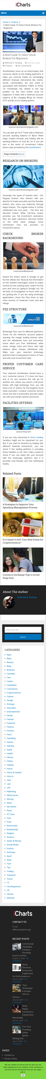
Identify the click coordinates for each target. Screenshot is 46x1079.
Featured (11, 723)
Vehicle (10, 894)
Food (9, 734)
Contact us (9, 1055)
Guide (9, 750)
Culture (10, 696)
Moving (10, 799)
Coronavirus (12, 689)
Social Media (12, 845)
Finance (9, 66)
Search (23, 637)
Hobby (10, 761)
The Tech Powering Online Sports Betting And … (21, 1033)
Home (10, 769)
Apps (9, 655)
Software (11, 852)
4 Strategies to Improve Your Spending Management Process (20, 506)
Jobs (9, 780)
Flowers (10, 731)
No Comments (24, 66)
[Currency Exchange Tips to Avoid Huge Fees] (23, 560)
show (21, 154)
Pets (9, 818)
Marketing (11, 791)
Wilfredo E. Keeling (13, 63)
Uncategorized (13, 886)
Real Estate (12, 826)
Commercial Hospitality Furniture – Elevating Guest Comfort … (22, 950)
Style (9, 860)
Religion (10, 833)
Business (11, 670)
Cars (9, 677)
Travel (10, 879)
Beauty (10, 662)
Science (10, 837)
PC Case (11, 814)
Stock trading (36, 437)
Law (9, 784)
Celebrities (12, 685)
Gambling (11, 738)
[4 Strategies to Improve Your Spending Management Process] (23, 489)
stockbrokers (35, 147)
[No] (43, 1070)
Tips (9, 867)
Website (10, 898)
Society (10, 848)
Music (9, 803)
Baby (9, 658)
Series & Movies (14, 841)
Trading (10, 871)
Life (8, 788)
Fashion (10, 719)
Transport (11, 875)
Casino (10, 681)
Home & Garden (14, 772)
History (10, 757)
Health (10, 753)
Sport (9, 856)
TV (8, 883)
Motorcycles (12, 795)
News (9, 810)
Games (10, 742)
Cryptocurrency (14, 693)
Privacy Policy (10, 1059)
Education (11, 708)
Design (10, 700)
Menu (4, 13)
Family (10, 715)
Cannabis (11, 674)
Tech (9, 864)
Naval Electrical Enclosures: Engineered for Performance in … (22, 970)
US (8, 890)
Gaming (10, 746)
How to (10, 776)
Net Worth (11, 807)
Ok (23, 1075)
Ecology (10, 704)
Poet (9, 822)
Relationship (12, 829)
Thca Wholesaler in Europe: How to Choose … (22, 991)
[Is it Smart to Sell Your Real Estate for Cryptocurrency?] (23, 524)
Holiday (10, 765)
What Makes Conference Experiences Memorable (22, 1012)
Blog (9, 666)
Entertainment (13, 712)
